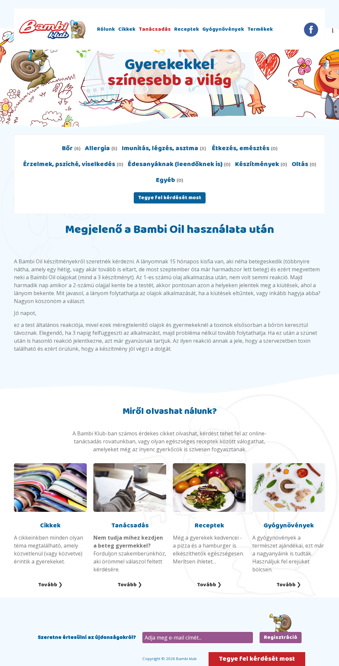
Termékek (260, 29)
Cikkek (126, 29)
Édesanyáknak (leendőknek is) (179, 164)
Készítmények (261, 164)
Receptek (186, 29)
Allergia (101, 148)
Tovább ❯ (50, 585)
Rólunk (106, 29)
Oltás (304, 164)
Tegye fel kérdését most (169, 198)
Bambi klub (52, 29)
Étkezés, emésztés (244, 148)
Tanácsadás (155, 29)
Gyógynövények (223, 29)
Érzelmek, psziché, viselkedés (73, 164)
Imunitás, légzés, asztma (164, 148)
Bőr (71, 148)
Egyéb (169, 180)
